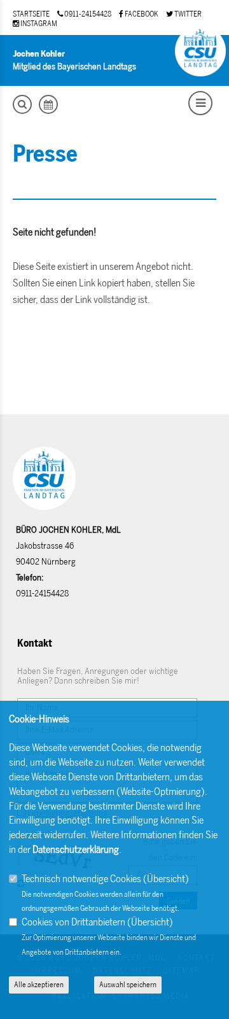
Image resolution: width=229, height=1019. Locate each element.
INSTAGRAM (38, 23)
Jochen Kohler (39, 53)
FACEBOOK (140, 14)
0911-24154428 (87, 14)
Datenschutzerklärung (75, 849)
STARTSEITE (31, 14)
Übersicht (166, 879)
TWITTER (187, 14)
